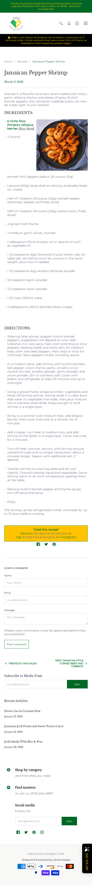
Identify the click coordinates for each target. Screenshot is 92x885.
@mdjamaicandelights (51, 533)
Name (8, 575)
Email (7, 593)
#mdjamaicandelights (38, 537)
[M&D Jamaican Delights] (16, 23)
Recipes (22, 61)
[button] (61, 23)
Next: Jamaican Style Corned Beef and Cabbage (69, 663)
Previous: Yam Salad (23, 663)
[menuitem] (61, 23)
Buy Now (26, 128)
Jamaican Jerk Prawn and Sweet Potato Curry (34, 726)
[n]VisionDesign (61, 859)
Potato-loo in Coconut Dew (22, 711)
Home (8, 61)
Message (9, 610)
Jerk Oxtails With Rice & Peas (23, 741)
